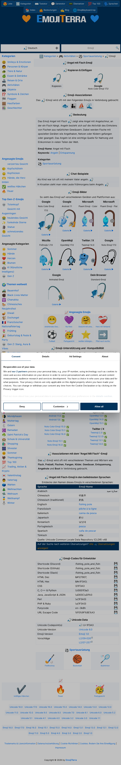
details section (104, 396)
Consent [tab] (16, 356)
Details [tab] (45, 356)
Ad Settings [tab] (75, 356)
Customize (58, 406)
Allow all (99, 406)
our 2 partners (20, 371)
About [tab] (105, 356)
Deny (22, 406)
